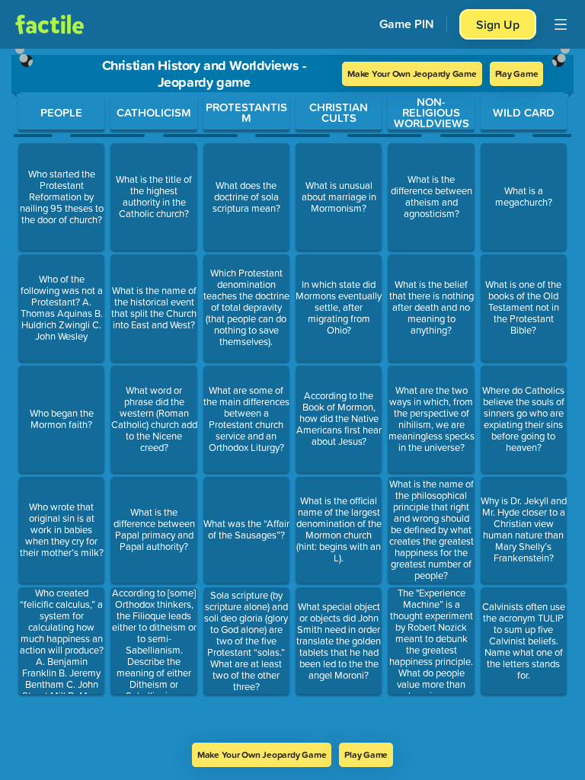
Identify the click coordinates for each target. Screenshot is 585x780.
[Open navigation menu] (560, 24)
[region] (292, 396)
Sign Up (497, 24)
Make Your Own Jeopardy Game (412, 73)
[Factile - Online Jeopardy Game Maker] (49, 24)
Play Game (517, 73)
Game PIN (406, 24)
